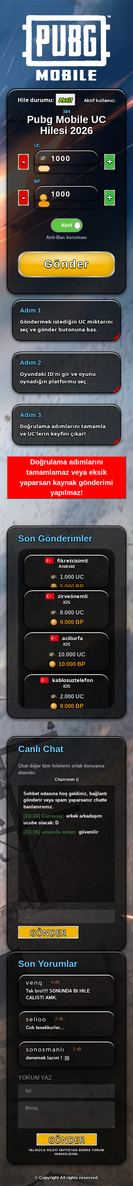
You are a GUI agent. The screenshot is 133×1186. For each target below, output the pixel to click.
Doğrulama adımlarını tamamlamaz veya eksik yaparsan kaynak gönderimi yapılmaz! (66, 477)
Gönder (66, 1139)
